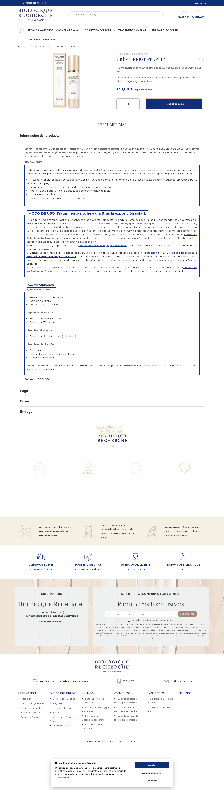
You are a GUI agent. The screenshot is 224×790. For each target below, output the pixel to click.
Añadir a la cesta (174, 103)
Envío (24, 401)
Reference (30, 379)
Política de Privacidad (31, 708)
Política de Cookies (30, 717)
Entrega (26, 412)
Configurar (152, 780)
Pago (24, 391)
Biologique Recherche (132, 54)
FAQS (56, 712)
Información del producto (40, 135)
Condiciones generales (32, 703)
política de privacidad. (163, 620)
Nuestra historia (60, 725)
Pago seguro (59, 703)
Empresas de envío (30, 712)
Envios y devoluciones (64, 699)
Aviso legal (26, 699)
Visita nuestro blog (51, 621)
